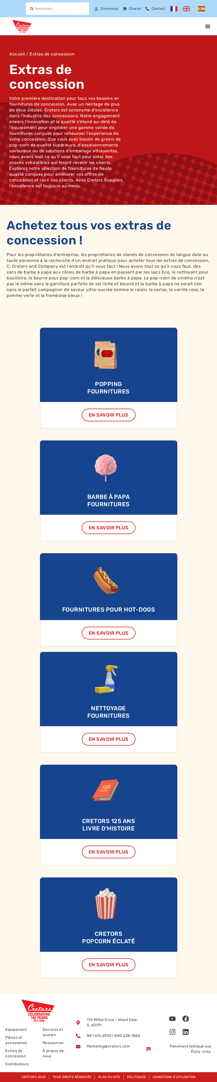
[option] (187, 9)
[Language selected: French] (190, 8)
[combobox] (57, 8)
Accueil (17, 54)
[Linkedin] (185, 1031)
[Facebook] (185, 1018)
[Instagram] (172, 1031)
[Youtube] (172, 1018)
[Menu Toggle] (207, 26)
